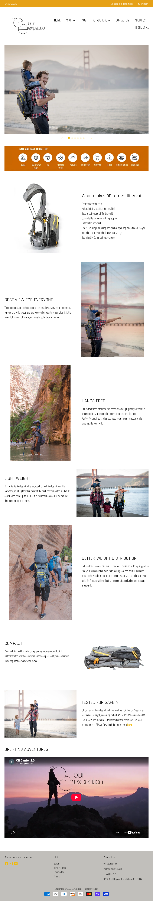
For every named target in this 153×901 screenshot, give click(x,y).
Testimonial (142, 27)
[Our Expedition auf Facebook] (6, 864)
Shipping (57, 876)
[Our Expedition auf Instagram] (11, 864)
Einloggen (114, 3)
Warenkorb (145, 3)
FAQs (83, 20)
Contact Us (122, 20)
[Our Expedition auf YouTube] (16, 864)
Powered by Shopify (91, 888)
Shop (69, 20)
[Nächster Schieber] (91, 138)
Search (56, 863)
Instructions (100, 20)
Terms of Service (60, 867)
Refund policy (59, 871)
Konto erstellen (128, 3)
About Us (140, 20)
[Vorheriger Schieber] (62, 138)
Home (57, 20)
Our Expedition (77, 888)
